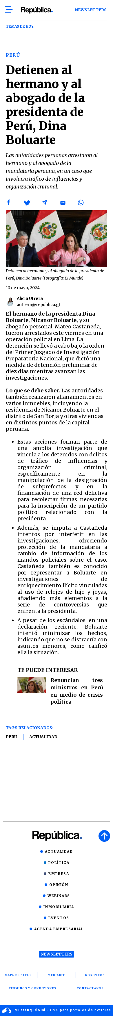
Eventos (58, 918)
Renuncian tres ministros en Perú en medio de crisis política (76, 691)
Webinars (59, 896)
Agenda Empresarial (59, 929)
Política (59, 862)
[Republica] (36, 10)
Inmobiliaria (58, 907)
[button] (9, 203)
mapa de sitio (18, 975)
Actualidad (43, 736)
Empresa (58, 873)
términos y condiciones (33, 988)
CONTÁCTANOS (90, 988)
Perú (11, 736)
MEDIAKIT (56, 975)
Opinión (58, 884)
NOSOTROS (95, 975)
